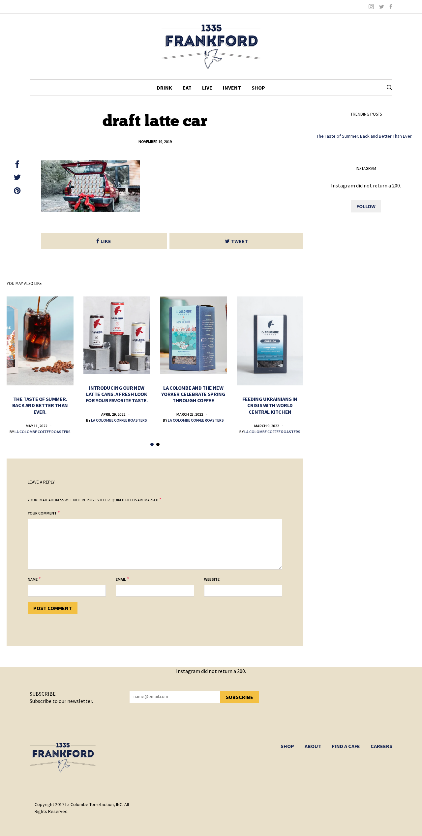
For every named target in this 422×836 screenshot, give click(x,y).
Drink (164, 87)
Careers (381, 746)
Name (33, 579)
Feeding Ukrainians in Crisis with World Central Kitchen (269, 405)
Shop (258, 87)
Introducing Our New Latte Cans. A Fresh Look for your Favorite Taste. (117, 394)
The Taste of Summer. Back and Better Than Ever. (40, 405)
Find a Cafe (346, 746)
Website (212, 579)
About (313, 746)
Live (207, 87)
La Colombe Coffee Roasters (43, 431)
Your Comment (42, 513)
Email (121, 579)
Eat (187, 87)
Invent (232, 87)
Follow (366, 206)
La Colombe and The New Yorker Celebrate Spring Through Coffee (193, 394)
